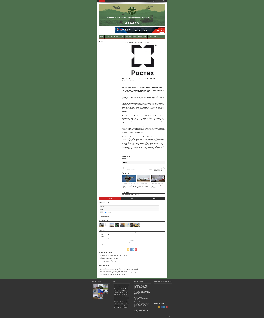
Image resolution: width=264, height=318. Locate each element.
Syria (118, 303)
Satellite (121, 301)
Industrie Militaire (142, 36)
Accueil (101, 36)
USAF (118, 307)
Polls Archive (102, 244)
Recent (132, 198)
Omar (101, 260)
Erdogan (118, 294)
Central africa (125, 288)
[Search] (164, 1)
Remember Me (109, 212)
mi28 (121, 296)
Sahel (118, 301)
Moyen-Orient (128, 36)
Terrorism (126, 303)
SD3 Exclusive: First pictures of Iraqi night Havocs (117, 255)
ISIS (126, 294)
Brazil (121, 288)
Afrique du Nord (114, 36)
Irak (122, 294)
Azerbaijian (116, 286)
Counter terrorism (117, 292)
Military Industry (130, 42)
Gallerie (150, 36)
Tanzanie (121, 303)
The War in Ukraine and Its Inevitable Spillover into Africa (111, 274)
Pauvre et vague (105, 236)
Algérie (107, 36)
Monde (134, 36)
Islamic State (116, 296)
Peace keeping (117, 299)
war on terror (125, 307)
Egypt (115, 294)
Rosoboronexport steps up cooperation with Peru (130, 168)
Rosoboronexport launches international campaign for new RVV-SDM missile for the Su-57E (129, 185)
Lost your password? (105, 216)
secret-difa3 (102, 261)
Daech (123, 292)
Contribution (122, 290)
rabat (122, 299)
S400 (115, 301)
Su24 (115, 303)
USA (115, 307)
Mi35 (124, 296)
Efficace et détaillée (106, 234)
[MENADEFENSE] (132, 25)
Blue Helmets (125, 286)
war (120, 307)
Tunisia (123, 305)
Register (102, 215)
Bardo (120, 286)
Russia (125, 299)
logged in (129, 194)
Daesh (126, 292)
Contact (156, 36)
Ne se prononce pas (106, 238)
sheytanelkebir (103, 255)
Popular (110, 198)
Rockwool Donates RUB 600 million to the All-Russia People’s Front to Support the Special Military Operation (126, 1)
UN (126, 305)
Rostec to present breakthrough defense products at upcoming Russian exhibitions (155, 169)
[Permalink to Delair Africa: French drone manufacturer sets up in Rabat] (158, 182)
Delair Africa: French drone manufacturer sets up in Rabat (157, 185)
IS (124, 294)
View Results (132, 242)
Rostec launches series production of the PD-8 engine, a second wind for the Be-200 (143, 185)
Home (125, 42)
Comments (154, 198)
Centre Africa (116, 290)
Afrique (121, 36)
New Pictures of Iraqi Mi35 (112, 256)
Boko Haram (116, 288)
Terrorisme (116, 305)
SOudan (126, 301)
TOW (120, 305)
